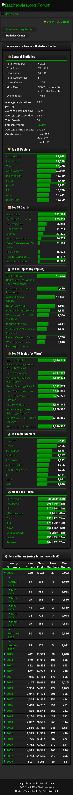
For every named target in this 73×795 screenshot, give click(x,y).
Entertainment (15, 224)
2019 (10, 688)
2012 (10, 727)
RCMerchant (13, 156)
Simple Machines (46, 787)
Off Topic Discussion (19, 219)
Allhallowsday (14, 171)
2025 (10, 654)
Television (13, 252)
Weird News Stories (18, 261)
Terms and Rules (34, 783)
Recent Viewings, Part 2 (20, 337)
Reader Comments (18, 256)
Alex (8, 195)
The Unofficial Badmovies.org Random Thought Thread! (20, 280)
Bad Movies (13, 214)
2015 (10, 710)
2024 (10, 660)
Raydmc (41, 125)
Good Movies (14, 229)
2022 (10, 671)
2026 (10, 573)
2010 (10, 739)
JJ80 (9, 523)
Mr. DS (10, 180)
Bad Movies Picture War (20, 310)
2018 (10, 694)
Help (21, 783)
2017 (10, 699)
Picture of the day (16, 324)
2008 (10, 750)
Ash (8, 484)
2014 (10, 716)
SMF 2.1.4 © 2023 (28, 787)
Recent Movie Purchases (21, 426)
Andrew (10, 455)
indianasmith (14, 175)
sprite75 (11, 441)
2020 (10, 682)
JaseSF (10, 185)
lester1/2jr (12, 199)
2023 (10, 665)
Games (11, 233)
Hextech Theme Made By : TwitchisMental (36, 791)
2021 (10, 677)
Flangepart (12, 450)
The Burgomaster (16, 470)
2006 (10, 761)
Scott (9, 479)
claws (10, 528)
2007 (10, 756)
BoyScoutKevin (15, 532)
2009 (10, 744)
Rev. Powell (13, 161)
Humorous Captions (18, 238)
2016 (10, 705)
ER (7, 190)
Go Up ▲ (50, 783)
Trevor (10, 166)
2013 (10, 722)
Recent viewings (16, 305)
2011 (10, 733)
